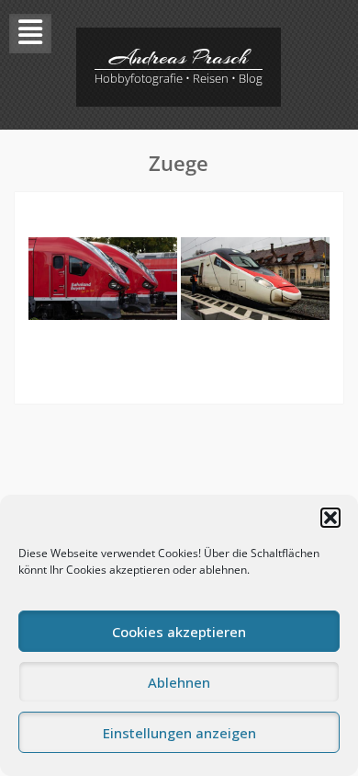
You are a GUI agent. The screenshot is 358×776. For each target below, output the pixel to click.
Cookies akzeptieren (179, 631)
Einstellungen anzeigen (179, 733)
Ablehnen (179, 682)
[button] (330, 517)
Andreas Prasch (178, 57)
